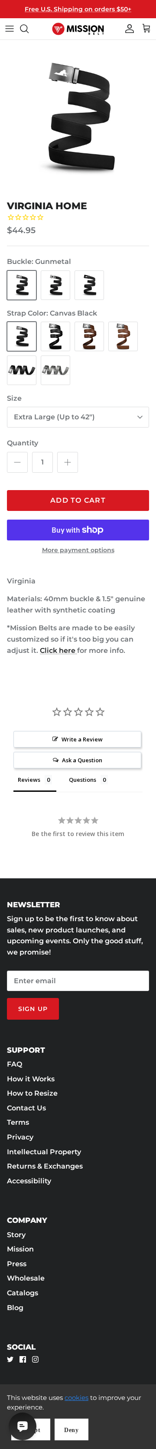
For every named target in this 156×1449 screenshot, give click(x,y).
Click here (58, 650)
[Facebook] (23, 1359)
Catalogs (22, 1293)
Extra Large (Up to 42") (54, 417)
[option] (78, 118)
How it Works (31, 1079)
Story (16, 1235)
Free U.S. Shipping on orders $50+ (78, 9)
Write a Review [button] (82, 739)
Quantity (22, 443)
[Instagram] (35, 1359)
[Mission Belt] (78, 29)
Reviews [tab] (29, 780)
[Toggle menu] (9, 28)
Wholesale (26, 1278)
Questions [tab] (82, 780)
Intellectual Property (44, 1152)
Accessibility (29, 1181)
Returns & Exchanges (45, 1166)
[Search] (28, 28)
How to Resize (32, 1093)
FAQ (14, 1064)
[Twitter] (10, 1359)
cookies (76, 1397)
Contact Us (26, 1108)
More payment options (78, 550)
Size (14, 398)
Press (16, 1264)
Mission (20, 1249)
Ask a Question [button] (82, 760)
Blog (15, 1308)
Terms (18, 1122)
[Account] (127, 28)
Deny (71, 1430)
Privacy (20, 1137)
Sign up (33, 1009)
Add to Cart (78, 500)
